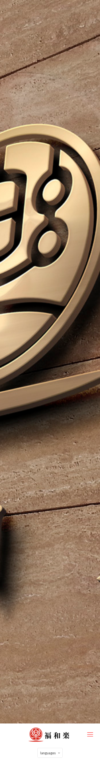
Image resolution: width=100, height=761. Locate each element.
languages (48, 753)
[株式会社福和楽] (50, 734)
